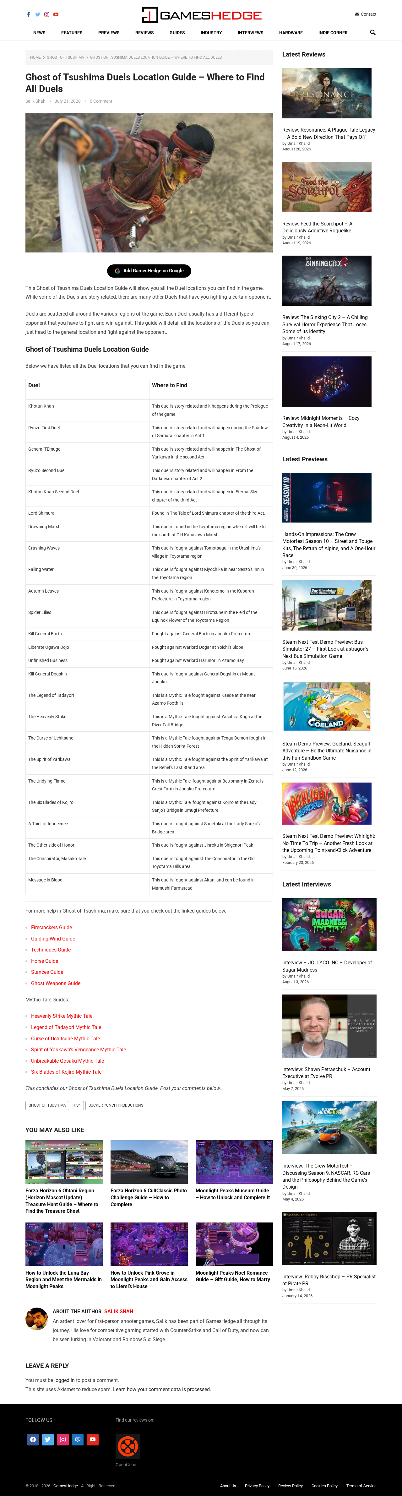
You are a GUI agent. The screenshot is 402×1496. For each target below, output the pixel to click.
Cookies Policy (325, 1485)
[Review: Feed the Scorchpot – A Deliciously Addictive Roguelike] (327, 188)
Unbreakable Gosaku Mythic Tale (67, 1061)
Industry (211, 32)
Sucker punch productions (116, 1105)
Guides (177, 32)
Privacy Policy (257, 1485)
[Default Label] (77, 1439)
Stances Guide (47, 972)
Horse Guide (44, 961)
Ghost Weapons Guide (55, 983)
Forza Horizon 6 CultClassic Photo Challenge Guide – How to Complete (149, 1197)
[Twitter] (48, 1439)
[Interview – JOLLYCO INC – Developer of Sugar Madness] (329, 925)
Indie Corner (333, 32)
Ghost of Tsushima (65, 57)
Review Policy (290, 1485)
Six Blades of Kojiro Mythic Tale (66, 1072)
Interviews (250, 32)
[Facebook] (33, 1439)
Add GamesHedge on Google (153, 271)
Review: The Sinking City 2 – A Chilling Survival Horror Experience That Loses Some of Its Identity (325, 324)
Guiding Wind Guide (53, 939)
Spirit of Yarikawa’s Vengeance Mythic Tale (78, 1050)
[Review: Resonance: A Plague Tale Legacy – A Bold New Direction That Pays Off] (327, 94)
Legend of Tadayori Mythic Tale (66, 1027)
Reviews (144, 32)
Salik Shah (35, 101)
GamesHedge (65, 1485)
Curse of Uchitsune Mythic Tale (65, 1039)
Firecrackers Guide (51, 927)
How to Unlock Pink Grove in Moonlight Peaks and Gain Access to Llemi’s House (149, 1279)
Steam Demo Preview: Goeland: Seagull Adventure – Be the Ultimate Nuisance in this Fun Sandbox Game (327, 751)
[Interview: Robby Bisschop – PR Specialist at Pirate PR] (329, 1239)
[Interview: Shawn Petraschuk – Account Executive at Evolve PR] (329, 1027)
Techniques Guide (51, 950)
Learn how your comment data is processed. (162, 1389)
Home (35, 57)
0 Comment (101, 101)
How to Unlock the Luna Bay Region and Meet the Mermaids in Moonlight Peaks (63, 1279)
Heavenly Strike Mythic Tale (61, 1016)
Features (72, 32)
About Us (228, 1485)
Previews (109, 32)
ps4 (77, 1105)
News (39, 32)
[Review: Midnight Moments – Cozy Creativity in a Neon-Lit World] (327, 382)
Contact (368, 14)
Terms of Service (361, 1485)
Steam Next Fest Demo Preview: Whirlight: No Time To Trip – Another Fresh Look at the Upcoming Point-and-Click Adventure (328, 843)
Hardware (291, 32)
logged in (64, 1380)
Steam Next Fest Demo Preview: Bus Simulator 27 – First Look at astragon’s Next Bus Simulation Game (325, 649)
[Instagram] (62, 1439)
